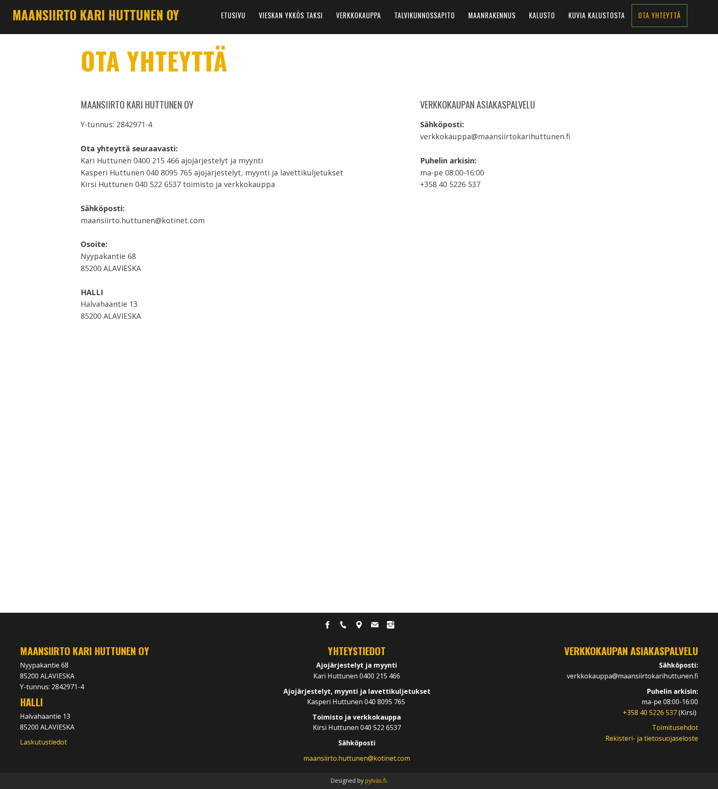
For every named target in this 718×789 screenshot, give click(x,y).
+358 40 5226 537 (651, 712)
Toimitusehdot (675, 727)
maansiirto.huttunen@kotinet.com (356, 758)
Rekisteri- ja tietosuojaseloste (651, 738)
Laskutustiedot (43, 742)
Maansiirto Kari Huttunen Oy (95, 14)
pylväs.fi (375, 780)
